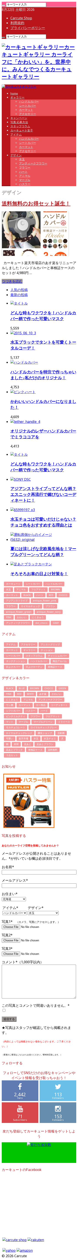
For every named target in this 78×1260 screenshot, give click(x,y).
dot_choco (41, 622)
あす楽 (42, 693)
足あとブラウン (45, 744)
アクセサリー (27, 114)
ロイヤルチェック (30, 606)
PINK (8, 617)
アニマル (24, 176)
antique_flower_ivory (48, 611)
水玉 (22, 159)
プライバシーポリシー (27, 27)
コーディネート (59, 705)
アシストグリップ (50, 644)
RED (51, 595)
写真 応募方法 (19, 122)
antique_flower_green (18, 611)
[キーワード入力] (3, 5)
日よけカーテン (34, 666)
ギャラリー (17, 97)
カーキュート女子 (21, 130)
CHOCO (63, 595)
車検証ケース (55, 666)
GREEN (62, 688)
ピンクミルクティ (15, 716)
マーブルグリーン (43, 721)
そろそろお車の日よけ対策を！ (39, 573)
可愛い (9, 738)
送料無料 (52, 749)
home (14, 93)
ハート (23, 172)
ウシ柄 (9, 705)
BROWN (55, 589)
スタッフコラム (20, 126)
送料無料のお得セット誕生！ (36, 203)
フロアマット (38, 589)
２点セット (12, 755)
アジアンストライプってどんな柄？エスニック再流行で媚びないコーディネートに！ (43, 494)
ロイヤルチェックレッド (19, 733)
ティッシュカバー (57, 655)
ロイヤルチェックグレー (44, 727)
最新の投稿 (19, 294)
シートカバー (27, 106)
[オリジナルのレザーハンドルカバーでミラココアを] (25, 421)
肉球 (16, 744)
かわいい (21, 617)
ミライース (64, 721)
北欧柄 (61, 733)
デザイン (16, 155)
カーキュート (13, 583)
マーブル (24, 180)
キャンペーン (18, 118)
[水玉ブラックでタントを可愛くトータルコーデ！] (23, 333)
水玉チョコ (50, 738)
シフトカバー (13, 710)
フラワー (24, 167)
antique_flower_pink (44, 600)
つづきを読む (12, 281)
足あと (27, 744)
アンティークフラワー (33, 163)
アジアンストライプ (17, 600)
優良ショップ (45, 733)
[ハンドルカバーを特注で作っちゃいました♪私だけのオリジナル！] (24, 362)
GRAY (56, 622)
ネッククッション (15, 661)
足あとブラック (14, 749)
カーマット (26, 110)
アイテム (16, 134)
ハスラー (24, 184)
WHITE (30, 693)
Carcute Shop (21, 18)
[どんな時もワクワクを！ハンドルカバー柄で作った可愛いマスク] (19, 303)
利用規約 (17, 22)
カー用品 (41, 705)
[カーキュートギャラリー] (19, 86)
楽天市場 (23, 738)
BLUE (22, 688)
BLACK (27, 595)
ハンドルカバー (29, 101)
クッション (47, 650)
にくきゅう (38, 617)
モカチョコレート (15, 727)
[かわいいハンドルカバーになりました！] (23, 391)
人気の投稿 (19, 289)
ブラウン (50, 606)
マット (9, 721)
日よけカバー (13, 666)
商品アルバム (60, 661)
